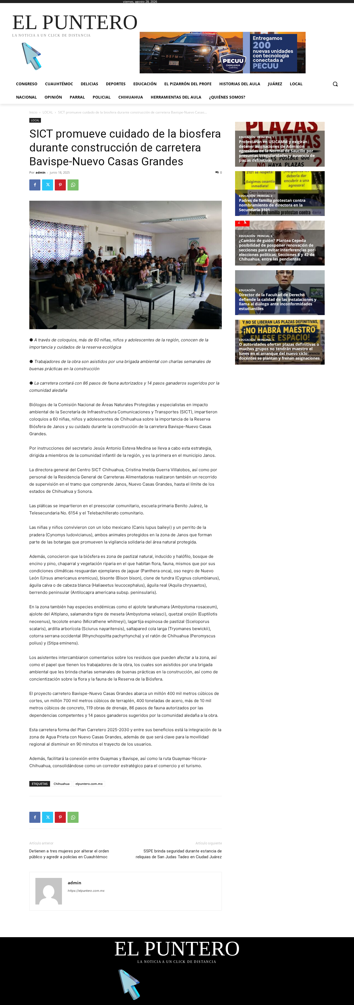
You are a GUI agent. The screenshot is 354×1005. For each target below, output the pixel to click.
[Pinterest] (60, 184)
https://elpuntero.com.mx (86, 891)
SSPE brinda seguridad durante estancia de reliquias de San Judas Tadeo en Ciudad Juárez (179, 854)
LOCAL (48, 112)
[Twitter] (47, 184)
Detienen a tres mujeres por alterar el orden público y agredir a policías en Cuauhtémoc (69, 854)
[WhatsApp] (73, 184)
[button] (335, 84)
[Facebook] (34, 184)
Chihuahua (61, 784)
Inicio (33, 112)
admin (40, 172)
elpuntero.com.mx (89, 784)
